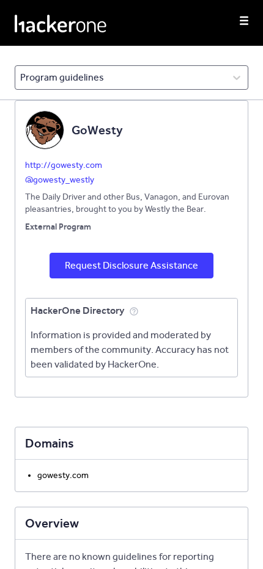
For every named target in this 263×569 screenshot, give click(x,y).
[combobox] (21, 77)
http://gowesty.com (63, 165)
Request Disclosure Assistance (131, 265)
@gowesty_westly (59, 180)
